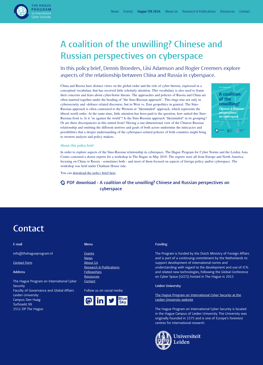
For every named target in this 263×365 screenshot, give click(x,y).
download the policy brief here (94, 172)
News (115, 11)
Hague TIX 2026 (149, 11)
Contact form (22, 263)
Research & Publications (199, 11)
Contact (244, 11)
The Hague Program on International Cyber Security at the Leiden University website (198, 297)
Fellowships (93, 272)
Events (128, 11)
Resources (227, 11)
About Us (171, 11)
